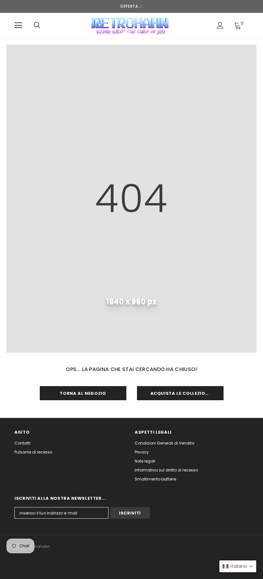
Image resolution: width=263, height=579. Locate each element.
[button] (237, 566)
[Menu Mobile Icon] (18, 25)
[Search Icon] (37, 25)
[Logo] (130, 25)
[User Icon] (220, 25)
